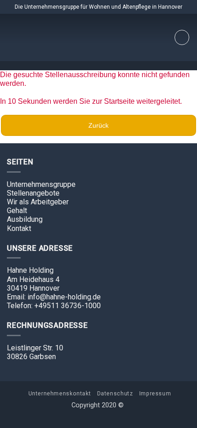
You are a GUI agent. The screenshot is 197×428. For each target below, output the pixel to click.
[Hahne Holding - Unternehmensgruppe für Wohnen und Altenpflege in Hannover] (98, 37)
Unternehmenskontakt (59, 393)
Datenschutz (115, 393)
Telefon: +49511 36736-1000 (54, 305)
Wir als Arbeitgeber (38, 201)
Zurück (98, 125)
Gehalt (17, 210)
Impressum (155, 393)
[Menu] (182, 37)
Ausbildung (25, 219)
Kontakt (19, 228)
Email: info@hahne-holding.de (54, 297)
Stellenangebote (33, 193)
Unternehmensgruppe (41, 184)
